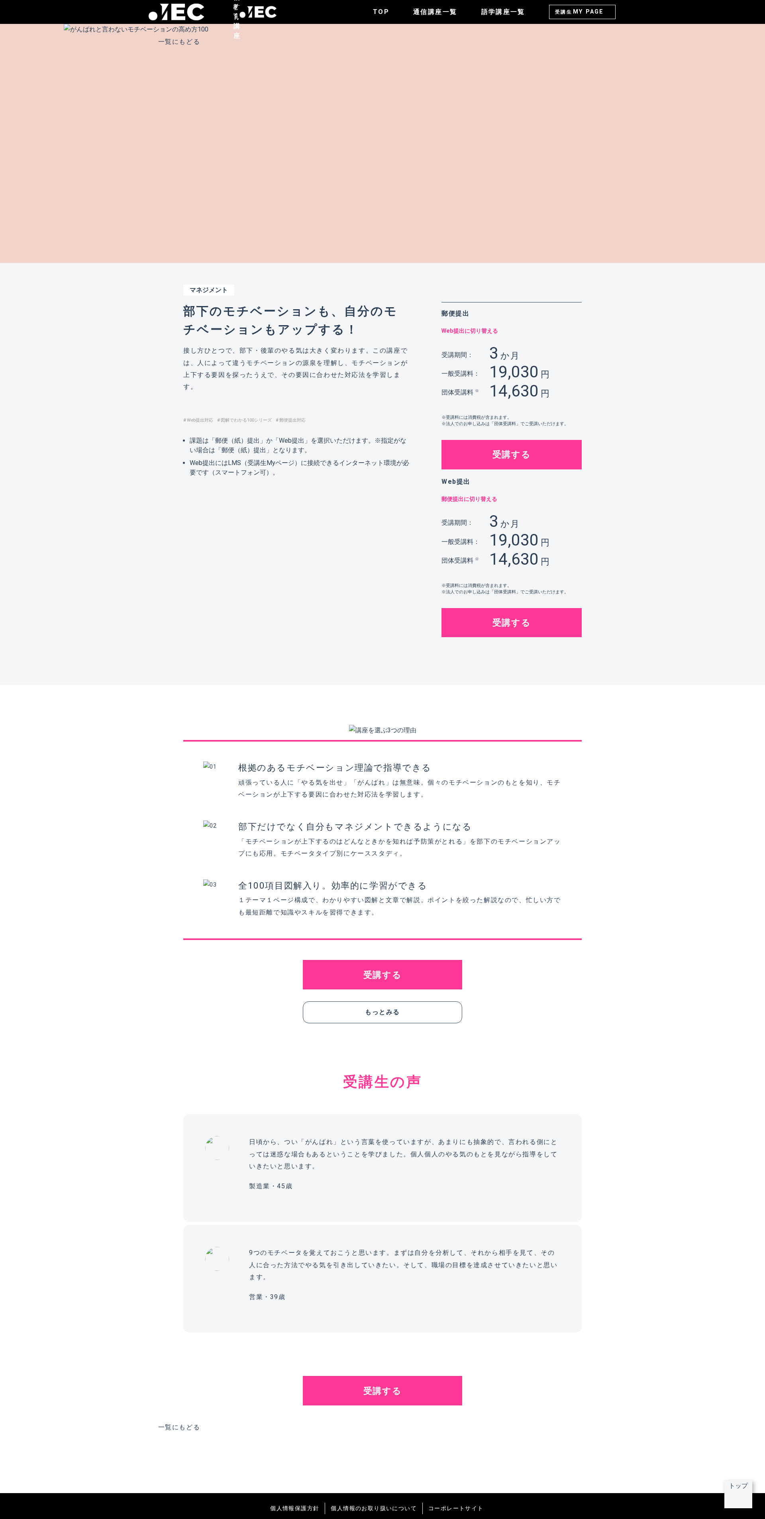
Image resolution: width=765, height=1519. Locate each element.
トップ (738, 1486)
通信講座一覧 (435, 12)
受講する (511, 454)
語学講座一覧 (503, 12)
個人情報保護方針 (294, 1508)
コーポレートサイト (456, 1508)
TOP (381, 12)
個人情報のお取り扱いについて (374, 1508)
